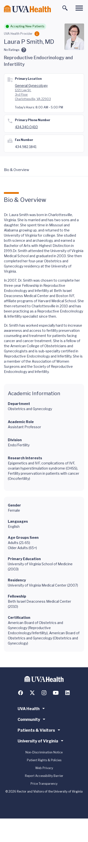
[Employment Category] (36, 33)
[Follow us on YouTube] (56, 693)
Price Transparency (44, 783)
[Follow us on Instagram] (44, 693)
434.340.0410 (26, 127)
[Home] (27, 8)
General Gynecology (31, 85)
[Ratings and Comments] (23, 49)
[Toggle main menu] (79, 8)
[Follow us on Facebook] (20, 693)
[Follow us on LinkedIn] (67, 693)
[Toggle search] (65, 8)
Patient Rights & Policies (44, 760)
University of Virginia (38, 741)
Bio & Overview (16, 170)
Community (29, 719)
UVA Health (29, 708)
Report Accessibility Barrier (44, 776)
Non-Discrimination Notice (44, 752)
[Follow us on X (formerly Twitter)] (32, 693)
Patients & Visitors (36, 730)
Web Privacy (44, 768)
